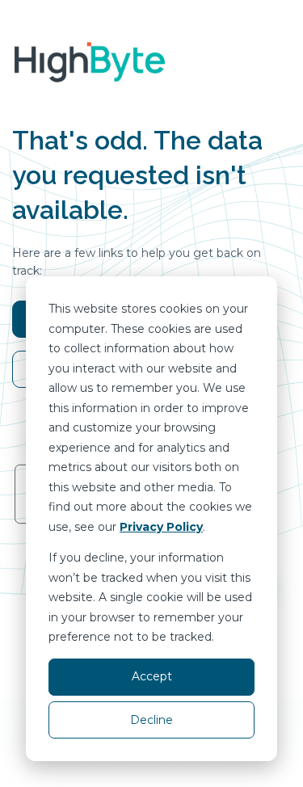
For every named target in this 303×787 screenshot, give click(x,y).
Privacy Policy (161, 527)
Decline (151, 720)
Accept (152, 676)
